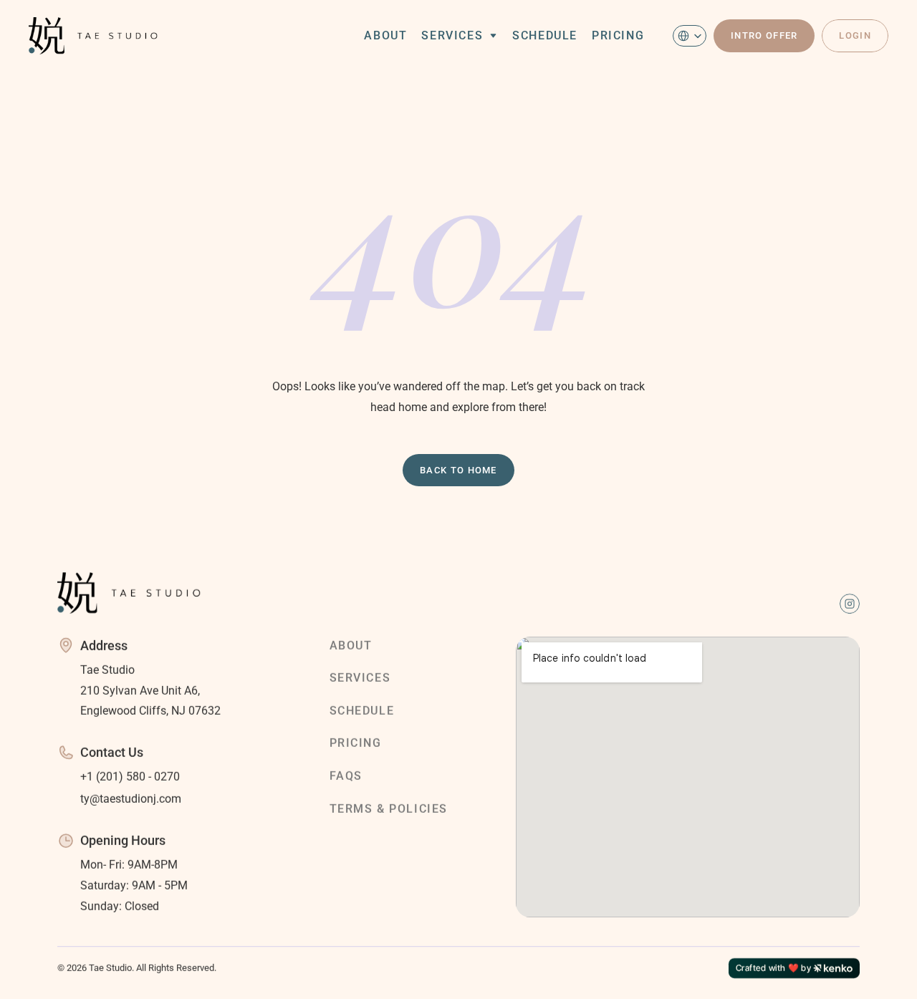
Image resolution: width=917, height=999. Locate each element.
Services (452, 35)
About (385, 35)
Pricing (618, 35)
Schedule (544, 35)
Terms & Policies (389, 808)
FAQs (346, 776)
